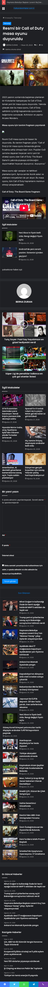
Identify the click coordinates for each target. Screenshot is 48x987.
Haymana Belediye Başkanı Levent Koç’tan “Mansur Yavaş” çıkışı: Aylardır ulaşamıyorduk (30, 634)
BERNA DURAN (12, 45)
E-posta (6, 545)
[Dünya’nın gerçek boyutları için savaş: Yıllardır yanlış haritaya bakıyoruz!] (35, 459)
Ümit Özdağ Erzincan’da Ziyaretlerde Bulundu (31, 828)
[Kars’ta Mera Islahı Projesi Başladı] (10, 843)
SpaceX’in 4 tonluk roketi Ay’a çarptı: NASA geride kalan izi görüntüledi (35, 412)
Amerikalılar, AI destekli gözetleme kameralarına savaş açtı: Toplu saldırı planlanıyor (12, 472)
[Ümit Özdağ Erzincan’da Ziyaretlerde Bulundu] (10, 831)
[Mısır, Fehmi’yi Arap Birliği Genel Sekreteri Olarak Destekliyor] (10, 782)
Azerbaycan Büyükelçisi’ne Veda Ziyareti (29, 743)
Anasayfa (8, 18)
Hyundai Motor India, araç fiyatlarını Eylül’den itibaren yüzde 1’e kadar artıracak (12, 432)
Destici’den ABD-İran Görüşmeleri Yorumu (29, 816)
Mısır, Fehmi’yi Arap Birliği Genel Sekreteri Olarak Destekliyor (31, 781)
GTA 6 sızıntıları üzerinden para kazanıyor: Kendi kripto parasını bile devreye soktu (11, 413)
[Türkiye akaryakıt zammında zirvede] (10, 757)
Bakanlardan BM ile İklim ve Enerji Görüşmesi (31, 688)
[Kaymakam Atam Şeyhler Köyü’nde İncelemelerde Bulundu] (10, 769)
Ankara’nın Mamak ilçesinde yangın (28, 663)
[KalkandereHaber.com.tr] (24, 8)
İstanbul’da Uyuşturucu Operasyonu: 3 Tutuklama (32, 852)
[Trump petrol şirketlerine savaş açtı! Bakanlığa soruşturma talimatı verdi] (10, 621)
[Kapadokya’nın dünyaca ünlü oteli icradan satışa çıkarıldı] (10, 678)
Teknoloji (17, 18)
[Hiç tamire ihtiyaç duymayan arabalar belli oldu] (35, 432)
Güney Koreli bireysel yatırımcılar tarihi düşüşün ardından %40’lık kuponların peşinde (22, 730)
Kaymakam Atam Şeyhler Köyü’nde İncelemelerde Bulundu (31, 768)
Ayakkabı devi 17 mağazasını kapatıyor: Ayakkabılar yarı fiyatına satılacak (31, 650)
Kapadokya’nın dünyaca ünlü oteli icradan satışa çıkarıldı (31, 677)
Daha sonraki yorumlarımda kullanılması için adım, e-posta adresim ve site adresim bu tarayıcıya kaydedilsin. (22, 569)
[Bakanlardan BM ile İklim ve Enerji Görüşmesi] (10, 690)
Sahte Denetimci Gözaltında (27, 804)
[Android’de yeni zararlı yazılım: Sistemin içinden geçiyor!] (9, 252)
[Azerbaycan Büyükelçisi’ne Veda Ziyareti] (10, 744)
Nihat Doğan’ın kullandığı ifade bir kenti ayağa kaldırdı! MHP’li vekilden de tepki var (32, 606)
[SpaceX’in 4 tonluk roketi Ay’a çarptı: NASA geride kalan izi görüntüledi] (35, 400)
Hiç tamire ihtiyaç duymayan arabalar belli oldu (35, 443)
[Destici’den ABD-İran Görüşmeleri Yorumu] (10, 819)
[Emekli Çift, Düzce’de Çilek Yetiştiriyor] (10, 795)
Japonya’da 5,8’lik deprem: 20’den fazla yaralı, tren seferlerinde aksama (30, 703)
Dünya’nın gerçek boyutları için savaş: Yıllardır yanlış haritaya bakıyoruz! (35, 471)
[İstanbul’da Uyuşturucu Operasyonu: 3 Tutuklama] (10, 855)
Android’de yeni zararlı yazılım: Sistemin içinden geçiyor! (31, 252)
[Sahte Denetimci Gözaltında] (10, 807)
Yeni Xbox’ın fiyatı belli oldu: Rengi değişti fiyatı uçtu (30, 236)
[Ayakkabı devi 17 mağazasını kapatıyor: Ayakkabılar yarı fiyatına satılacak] (10, 650)
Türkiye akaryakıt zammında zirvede (28, 755)
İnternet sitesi (8, 555)
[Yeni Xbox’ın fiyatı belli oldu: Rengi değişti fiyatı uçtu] (9, 236)
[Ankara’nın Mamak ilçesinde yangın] (10, 666)
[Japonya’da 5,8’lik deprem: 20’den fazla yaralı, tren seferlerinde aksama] (10, 702)
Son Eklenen (24, 593)
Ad (4, 535)
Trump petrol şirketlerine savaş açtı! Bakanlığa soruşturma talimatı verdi (32, 620)
